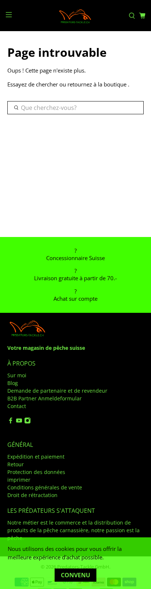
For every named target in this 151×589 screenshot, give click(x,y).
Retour (15, 464)
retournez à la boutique (96, 84)
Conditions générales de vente (44, 487)
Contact (16, 406)
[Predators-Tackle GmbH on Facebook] (10, 421)
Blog (12, 382)
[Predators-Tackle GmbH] (75, 15)
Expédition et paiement (36, 456)
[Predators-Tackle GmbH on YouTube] (19, 421)
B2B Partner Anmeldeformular (44, 398)
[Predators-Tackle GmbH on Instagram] (27, 421)
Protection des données (36, 471)
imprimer (18, 479)
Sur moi (16, 375)
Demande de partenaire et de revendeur (57, 390)
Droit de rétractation (32, 495)
